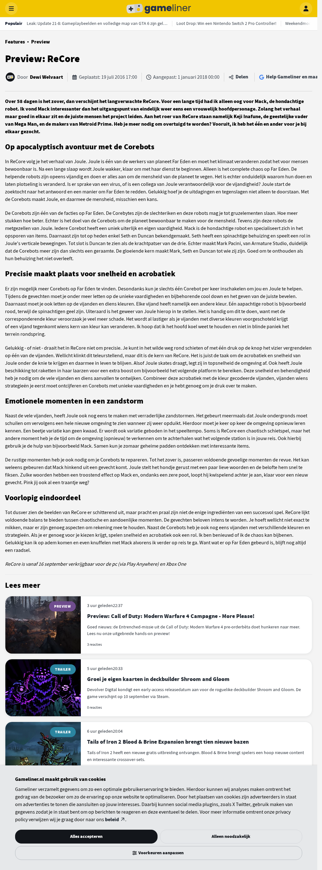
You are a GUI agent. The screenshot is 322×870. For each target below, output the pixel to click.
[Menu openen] (11, 8)
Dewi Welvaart (46, 77)
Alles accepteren (86, 836)
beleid (112, 819)
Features (15, 41)
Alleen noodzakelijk (231, 836)
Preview (40, 41)
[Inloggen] (306, 8)
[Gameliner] (158, 8)
